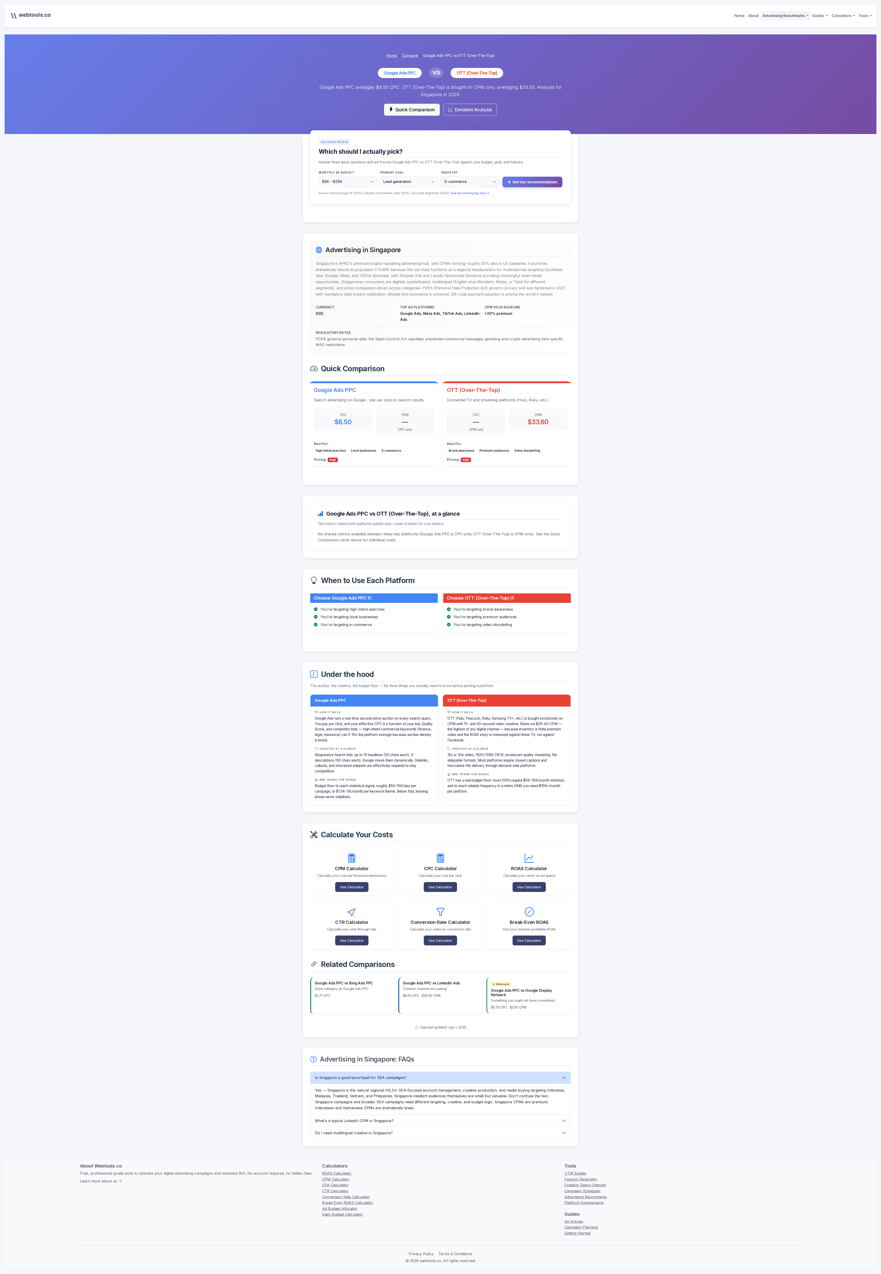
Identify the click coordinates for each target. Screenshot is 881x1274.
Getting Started (577, 1233)
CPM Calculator (336, 1179)
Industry (449, 172)
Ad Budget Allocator (339, 1208)
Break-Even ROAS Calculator (347, 1202)
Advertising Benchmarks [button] (784, 15)
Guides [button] (818, 15)
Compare (410, 55)
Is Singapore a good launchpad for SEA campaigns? (361, 1077)
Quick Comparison (415, 109)
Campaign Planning (581, 1227)
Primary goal (392, 172)
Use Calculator (352, 887)
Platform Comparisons (584, 1202)
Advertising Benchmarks (585, 1197)
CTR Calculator (335, 1191)
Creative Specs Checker (585, 1185)
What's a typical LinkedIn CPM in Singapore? (354, 1120)
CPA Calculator (335, 1185)
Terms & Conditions (455, 1254)
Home (739, 15)
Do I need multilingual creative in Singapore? (354, 1133)
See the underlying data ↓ (470, 193)
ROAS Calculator (336, 1173)
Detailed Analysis (473, 109)
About (753, 15)
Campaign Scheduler (582, 1191)
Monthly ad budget (336, 172)
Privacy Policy (421, 1254)
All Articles (573, 1221)
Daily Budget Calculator (342, 1214)
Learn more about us (99, 1181)
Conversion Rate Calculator (346, 1197)
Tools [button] (864, 15)
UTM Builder (575, 1173)
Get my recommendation (535, 182)
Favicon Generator (580, 1179)
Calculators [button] (842, 15)
